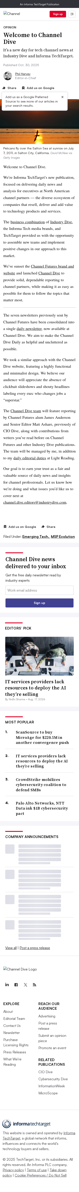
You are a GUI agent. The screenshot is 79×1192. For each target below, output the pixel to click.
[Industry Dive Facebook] (16, 984)
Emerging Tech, (36, 536)
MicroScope (48, 1093)
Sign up (58, 14)
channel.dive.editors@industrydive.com (34, 502)
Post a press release (35, 948)
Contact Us (12, 1025)
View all (11, 948)
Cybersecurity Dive (53, 1079)
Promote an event (52, 1048)
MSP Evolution (63, 536)
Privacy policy (13, 1170)
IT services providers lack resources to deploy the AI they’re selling (35, 687)
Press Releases (14, 1052)
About (8, 1011)
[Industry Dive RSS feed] (34, 984)
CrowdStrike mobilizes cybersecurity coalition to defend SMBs (41, 784)
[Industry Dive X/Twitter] (25, 984)
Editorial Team (14, 1018)
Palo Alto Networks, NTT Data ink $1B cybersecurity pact (42, 808)
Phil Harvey (23, 74)
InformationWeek (51, 1086)
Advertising (46, 1016)
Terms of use (37, 1170)
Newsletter (11, 1032)
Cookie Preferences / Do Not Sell (40, 1175)
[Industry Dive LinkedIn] (6, 984)
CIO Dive (45, 1072)
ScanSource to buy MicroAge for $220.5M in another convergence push (42, 737)
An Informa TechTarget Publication (39, 4)
